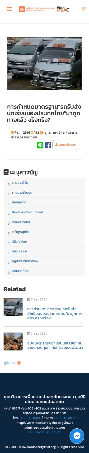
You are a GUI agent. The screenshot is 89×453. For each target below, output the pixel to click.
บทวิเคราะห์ (19, 251)
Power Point (21, 221)
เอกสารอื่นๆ (20, 270)
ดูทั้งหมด (10, 363)
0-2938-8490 (30, 417)
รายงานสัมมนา (22, 192)
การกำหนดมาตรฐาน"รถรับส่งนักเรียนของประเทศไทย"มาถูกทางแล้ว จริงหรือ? (55, 313)
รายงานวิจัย (20, 182)
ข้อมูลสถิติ (19, 202)
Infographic (20, 231)
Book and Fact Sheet (27, 212)
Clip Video (19, 241)
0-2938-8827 (65, 417)
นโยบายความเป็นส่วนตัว (44, 432)
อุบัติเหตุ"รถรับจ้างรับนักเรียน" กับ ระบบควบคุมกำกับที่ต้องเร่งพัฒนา (55, 345)
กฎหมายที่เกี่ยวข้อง (25, 261)
